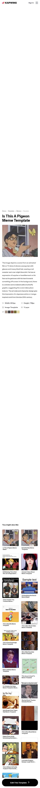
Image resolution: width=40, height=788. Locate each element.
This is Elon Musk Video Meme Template (29, 626)
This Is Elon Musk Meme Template (29, 732)
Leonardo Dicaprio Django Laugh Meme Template (28, 761)
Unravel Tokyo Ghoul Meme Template (28, 572)
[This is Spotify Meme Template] (10, 614)
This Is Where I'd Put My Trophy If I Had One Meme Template (11, 767)
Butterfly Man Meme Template (28, 548)
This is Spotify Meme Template (9, 624)
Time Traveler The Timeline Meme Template (8, 600)
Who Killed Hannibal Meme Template (28, 652)
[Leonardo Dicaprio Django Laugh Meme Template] (29, 748)
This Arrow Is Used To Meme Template (28, 676)
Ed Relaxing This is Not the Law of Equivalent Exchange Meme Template (10, 572)
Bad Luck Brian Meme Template (9, 670)
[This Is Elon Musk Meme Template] (29, 718)
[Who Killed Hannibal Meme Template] (29, 641)
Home (4, 211)
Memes (18, 211)
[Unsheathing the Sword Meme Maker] (29, 586)
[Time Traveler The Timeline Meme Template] (10, 588)
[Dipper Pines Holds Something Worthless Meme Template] (10, 725)
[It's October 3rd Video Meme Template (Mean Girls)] (10, 680)
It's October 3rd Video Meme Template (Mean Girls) (10, 687)
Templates (11, 211)
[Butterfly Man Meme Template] (29, 538)
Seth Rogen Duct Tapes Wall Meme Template (10, 711)
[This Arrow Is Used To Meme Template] (29, 666)
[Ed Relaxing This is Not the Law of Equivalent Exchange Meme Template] (10, 562)
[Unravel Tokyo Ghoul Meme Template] (29, 562)
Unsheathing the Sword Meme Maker (29, 596)
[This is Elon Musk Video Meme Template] (29, 612)
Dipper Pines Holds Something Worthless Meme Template (10, 737)
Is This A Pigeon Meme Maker (10, 548)
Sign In (31, 3)
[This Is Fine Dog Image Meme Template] (10, 635)
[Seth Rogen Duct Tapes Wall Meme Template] (10, 700)
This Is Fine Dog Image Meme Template (10, 643)
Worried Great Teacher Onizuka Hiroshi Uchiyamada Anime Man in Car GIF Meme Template (29, 701)
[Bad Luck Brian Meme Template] (10, 658)
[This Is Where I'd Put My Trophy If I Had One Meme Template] (10, 753)
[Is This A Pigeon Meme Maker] (10, 538)
